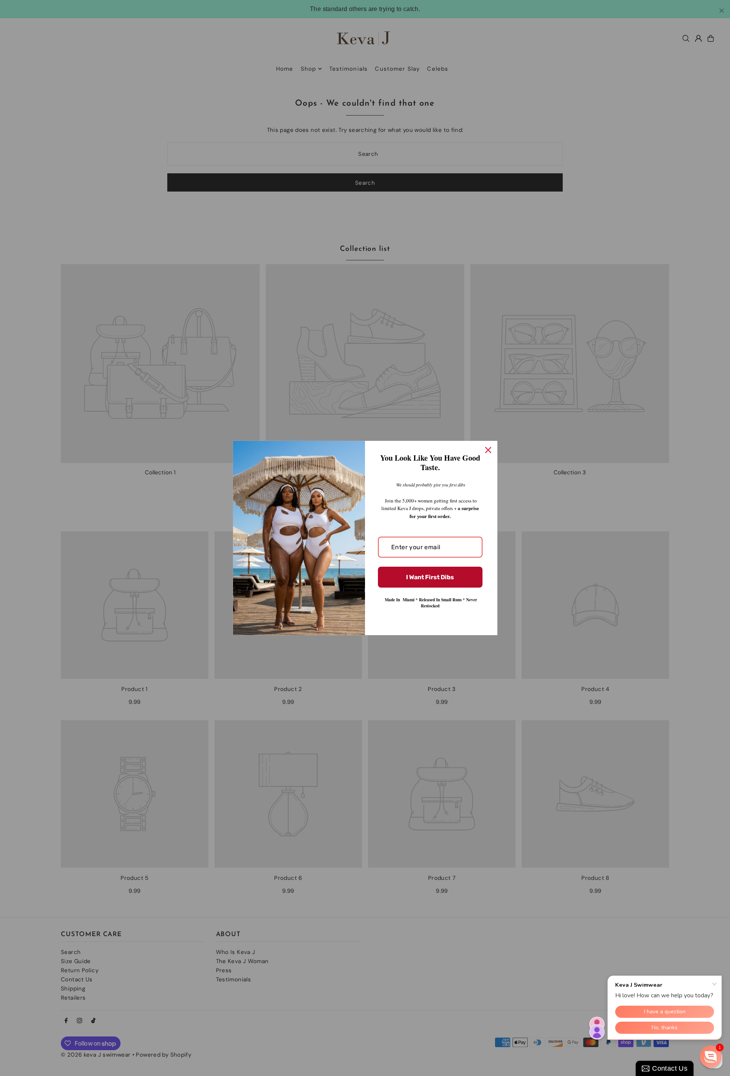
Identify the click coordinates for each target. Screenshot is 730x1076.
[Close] (488, 450)
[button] (711, 1057)
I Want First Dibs (430, 577)
